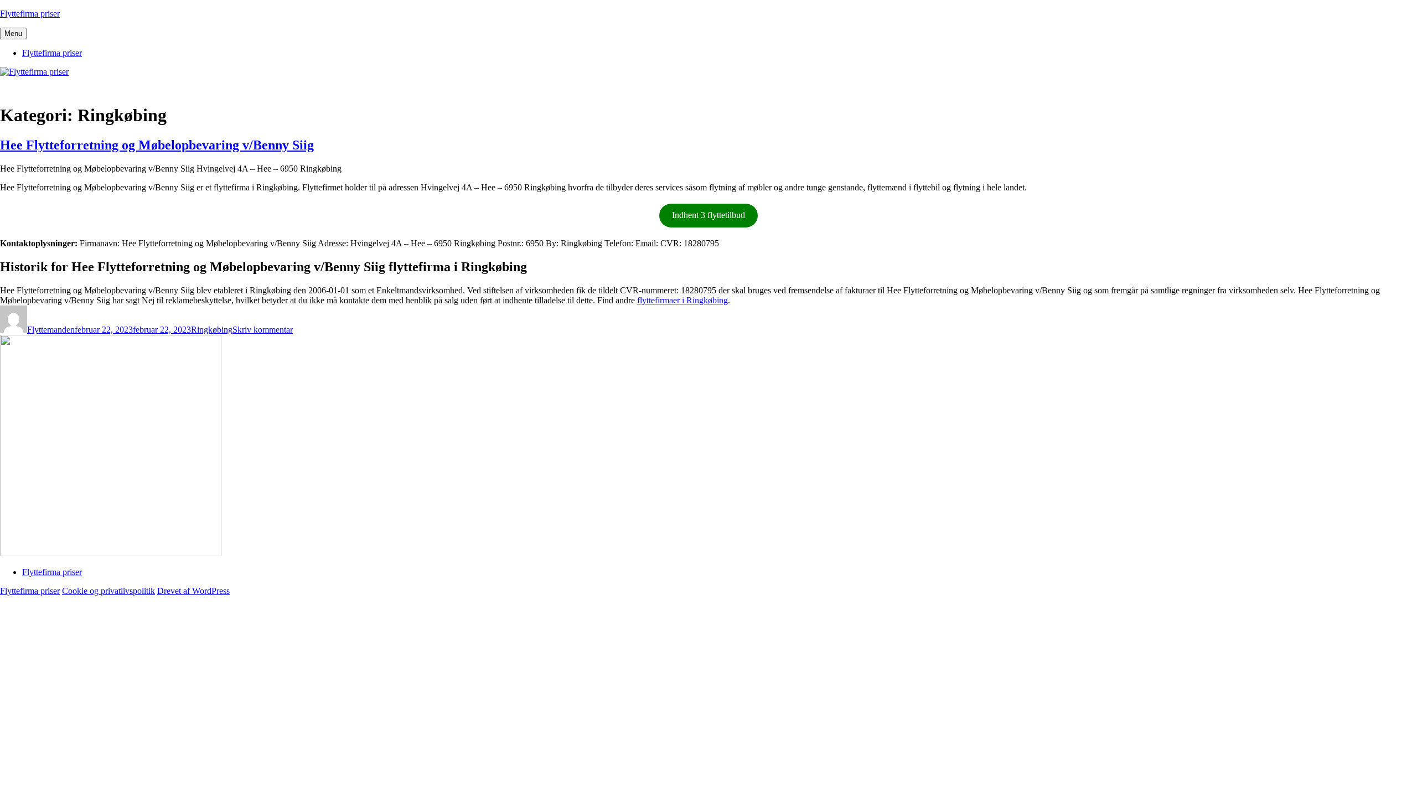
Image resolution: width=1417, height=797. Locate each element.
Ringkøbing (211, 329)
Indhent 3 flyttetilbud (708, 215)
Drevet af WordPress (193, 591)
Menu (13, 33)
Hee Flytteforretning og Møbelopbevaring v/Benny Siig (157, 145)
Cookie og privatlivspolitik (108, 591)
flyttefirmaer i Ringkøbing (682, 300)
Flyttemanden (51, 329)
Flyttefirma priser (30, 13)
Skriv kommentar (262, 329)
